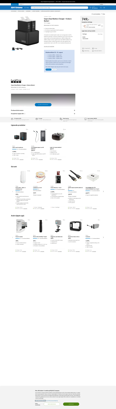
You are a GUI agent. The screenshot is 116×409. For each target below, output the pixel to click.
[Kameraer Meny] (31, 11)
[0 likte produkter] (101, 7)
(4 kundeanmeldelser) (23, 149)
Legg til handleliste (96, 14)
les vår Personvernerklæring (52, 400)
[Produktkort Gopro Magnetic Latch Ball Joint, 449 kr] (58, 226)
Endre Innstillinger (37, 404)
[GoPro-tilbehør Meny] (40, 11)
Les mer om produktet (49, 46)
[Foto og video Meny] (25, 11)
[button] (13, 48)
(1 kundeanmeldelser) (96, 238)
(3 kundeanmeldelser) (26, 238)
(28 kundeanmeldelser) (20, 191)
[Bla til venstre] (12, 191)
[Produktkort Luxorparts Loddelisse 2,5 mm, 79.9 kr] (40, 177)
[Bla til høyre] (103, 191)
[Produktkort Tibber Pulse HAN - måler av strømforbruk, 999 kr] (23, 177)
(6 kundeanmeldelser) (96, 190)
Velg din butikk (85, 38)
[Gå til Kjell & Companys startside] (17, 7)
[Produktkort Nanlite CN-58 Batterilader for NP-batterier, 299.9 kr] (39, 136)
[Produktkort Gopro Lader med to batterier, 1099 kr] (20, 136)
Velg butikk (21, 159)
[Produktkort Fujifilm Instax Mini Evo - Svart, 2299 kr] (58, 177)
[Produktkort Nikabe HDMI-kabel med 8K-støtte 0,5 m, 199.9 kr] (75, 177)
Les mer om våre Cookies (40, 400)
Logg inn (54, 69)
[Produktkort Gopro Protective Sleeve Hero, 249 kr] (75, 226)
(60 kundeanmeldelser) (37, 190)
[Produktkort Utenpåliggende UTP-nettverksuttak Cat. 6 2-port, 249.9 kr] (93, 177)
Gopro (49, 23)
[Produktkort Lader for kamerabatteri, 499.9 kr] (58, 136)
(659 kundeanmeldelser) (72, 191)
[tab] (15, 4)
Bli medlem (48, 69)
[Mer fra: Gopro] (16, 81)
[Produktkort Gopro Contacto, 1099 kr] (93, 226)
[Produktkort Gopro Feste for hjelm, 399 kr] (23, 226)
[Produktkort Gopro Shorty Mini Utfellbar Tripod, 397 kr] (40, 226)
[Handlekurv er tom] (104, 7)
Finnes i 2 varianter (91, 27)
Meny (27, 7)
